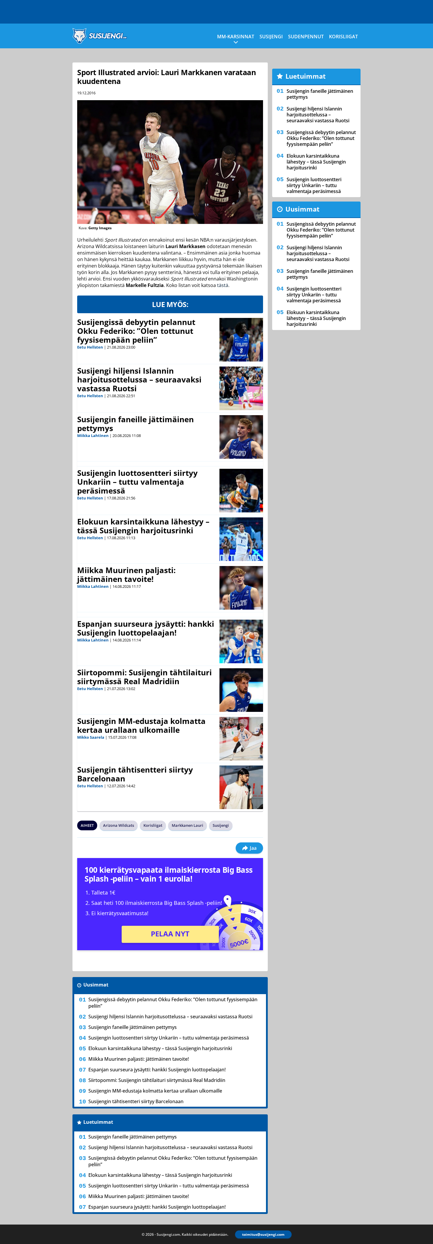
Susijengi (271, 36)
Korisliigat (343, 36)
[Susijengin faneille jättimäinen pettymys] (241, 437)
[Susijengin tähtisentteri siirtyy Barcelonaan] (241, 787)
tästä (222, 285)
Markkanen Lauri (187, 825)
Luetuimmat (98, 1122)
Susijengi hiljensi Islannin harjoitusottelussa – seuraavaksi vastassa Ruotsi (139, 379)
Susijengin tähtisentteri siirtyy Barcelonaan (135, 774)
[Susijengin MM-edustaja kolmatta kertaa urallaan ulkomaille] (241, 738)
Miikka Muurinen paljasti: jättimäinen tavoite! (126, 574)
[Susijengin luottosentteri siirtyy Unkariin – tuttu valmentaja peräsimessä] (241, 490)
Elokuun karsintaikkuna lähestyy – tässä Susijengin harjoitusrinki (143, 526)
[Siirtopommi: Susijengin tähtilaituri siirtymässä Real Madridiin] (241, 690)
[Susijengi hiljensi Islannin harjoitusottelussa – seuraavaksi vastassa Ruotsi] (241, 388)
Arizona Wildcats (118, 825)
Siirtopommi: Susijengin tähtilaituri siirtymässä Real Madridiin (144, 677)
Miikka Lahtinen (93, 435)
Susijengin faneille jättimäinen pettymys (135, 423)
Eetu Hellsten (90, 347)
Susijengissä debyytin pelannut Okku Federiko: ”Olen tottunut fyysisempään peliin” (136, 331)
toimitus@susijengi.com (263, 1234)
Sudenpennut (306, 36)
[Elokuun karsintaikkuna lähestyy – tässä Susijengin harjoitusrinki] (241, 539)
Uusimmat (95, 984)
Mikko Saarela (90, 737)
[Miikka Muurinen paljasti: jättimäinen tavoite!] (241, 588)
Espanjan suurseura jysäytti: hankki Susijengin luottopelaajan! (145, 628)
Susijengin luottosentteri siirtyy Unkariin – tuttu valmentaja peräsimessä (137, 482)
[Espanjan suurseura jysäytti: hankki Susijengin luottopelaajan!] (241, 641)
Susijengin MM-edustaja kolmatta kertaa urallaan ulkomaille (141, 725)
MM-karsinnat (235, 36)
